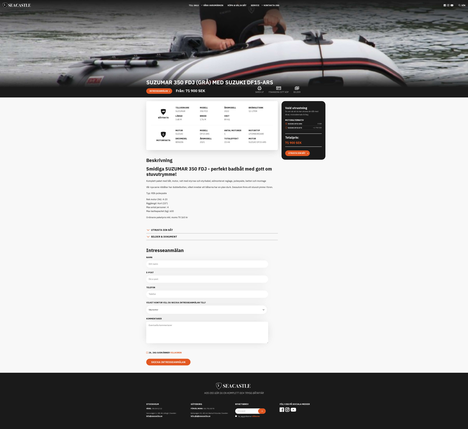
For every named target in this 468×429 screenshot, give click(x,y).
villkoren (176, 352)
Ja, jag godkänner (165, 352)
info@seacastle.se (154, 416)
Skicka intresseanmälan (168, 362)
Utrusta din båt (162, 230)
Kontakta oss (271, 5)
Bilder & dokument (164, 236)
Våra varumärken (213, 5)
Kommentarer (154, 318)
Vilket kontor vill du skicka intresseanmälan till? (176, 302)
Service (255, 5)
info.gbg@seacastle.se (200, 416)
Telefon (150, 287)
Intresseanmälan (158, 91)
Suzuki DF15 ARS (295, 124)
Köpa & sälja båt (237, 5)
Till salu (194, 5)
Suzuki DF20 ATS (295, 128)
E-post (150, 272)
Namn (149, 257)
